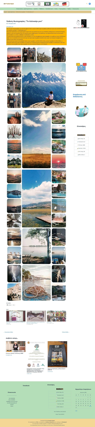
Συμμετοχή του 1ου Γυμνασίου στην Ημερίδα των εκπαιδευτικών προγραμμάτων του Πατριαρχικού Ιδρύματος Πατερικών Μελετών (35, 370)
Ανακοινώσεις (19, 9)
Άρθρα (69, 9)
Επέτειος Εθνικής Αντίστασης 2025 (14, 353)
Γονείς (56, 9)
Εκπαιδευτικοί (49, 9)
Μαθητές (41, 9)
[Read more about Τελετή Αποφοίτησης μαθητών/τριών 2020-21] (57, 354)
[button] (86, 3)
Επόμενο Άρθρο (65, 332)
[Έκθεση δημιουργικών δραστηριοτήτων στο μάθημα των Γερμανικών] (16, 316)
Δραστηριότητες (28, 9)
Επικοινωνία (76, 9)
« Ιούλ (76, 410)
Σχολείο (36, 9)
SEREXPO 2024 (49, 322)
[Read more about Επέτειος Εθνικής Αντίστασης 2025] (15, 346)
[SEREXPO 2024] (56, 316)
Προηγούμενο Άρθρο (8, 332)
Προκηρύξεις (62, 9)
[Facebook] (90, 4)
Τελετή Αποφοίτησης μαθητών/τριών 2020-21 (56, 369)
